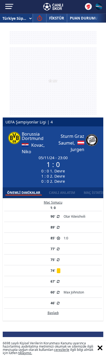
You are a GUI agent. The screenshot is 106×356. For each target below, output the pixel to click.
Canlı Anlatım (62, 192)
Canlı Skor (53, 7)
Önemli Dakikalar (23, 192)
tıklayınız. (25, 353)
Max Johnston (74, 292)
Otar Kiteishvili (74, 216)
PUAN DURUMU (84, 18)
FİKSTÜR (56, 18)
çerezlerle (61, 349)
